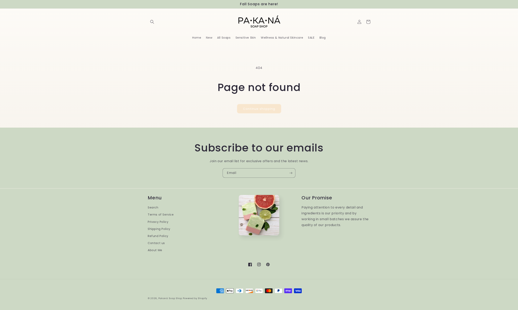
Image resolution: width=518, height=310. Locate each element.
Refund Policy (158, 236)
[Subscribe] (290, 173)
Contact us (156, 243)
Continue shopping (259, 109)
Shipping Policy (159, 229)
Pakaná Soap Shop (170, 298)
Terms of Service (161, 215)
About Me (155, 250)
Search (153, 207)
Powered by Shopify (195, 298)
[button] (152, 21)
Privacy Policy (158, 222)
